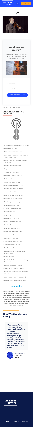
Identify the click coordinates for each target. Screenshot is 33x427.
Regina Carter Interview (11, 169)
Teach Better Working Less (12, 244)
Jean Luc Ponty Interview (11, 172)
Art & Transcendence (10, 234)
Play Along (7, 215)
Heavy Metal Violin (9, 211)
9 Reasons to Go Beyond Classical (14, 268)
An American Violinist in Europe (13, 195)
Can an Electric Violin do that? (13, 231)
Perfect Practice (9, 256)
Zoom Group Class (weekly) (12, 107)
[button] (17, 3)
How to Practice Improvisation (13, 265)
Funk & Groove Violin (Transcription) (15, 277)
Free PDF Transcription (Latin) (13, 221)
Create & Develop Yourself (12, 182)
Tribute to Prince (9, 225)
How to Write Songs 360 (11, 218)
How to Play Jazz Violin (11, 148)
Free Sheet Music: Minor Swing (13, 248)
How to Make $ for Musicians (12, 165)
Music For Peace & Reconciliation (14, 185)
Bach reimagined (9, 179)
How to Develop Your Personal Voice (15, 280)
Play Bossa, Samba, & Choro (12, 205)
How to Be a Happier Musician (13, 175)
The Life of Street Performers (12, 208)
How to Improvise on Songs (12, 202)
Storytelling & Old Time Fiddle (13, 241)
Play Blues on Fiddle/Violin (12, 228)
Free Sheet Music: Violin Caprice (13, 151)
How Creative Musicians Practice (14, 188)
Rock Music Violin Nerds (11, 238)
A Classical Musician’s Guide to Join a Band (16, 145)
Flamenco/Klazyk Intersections (13, 198)
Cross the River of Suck (11, 192)
